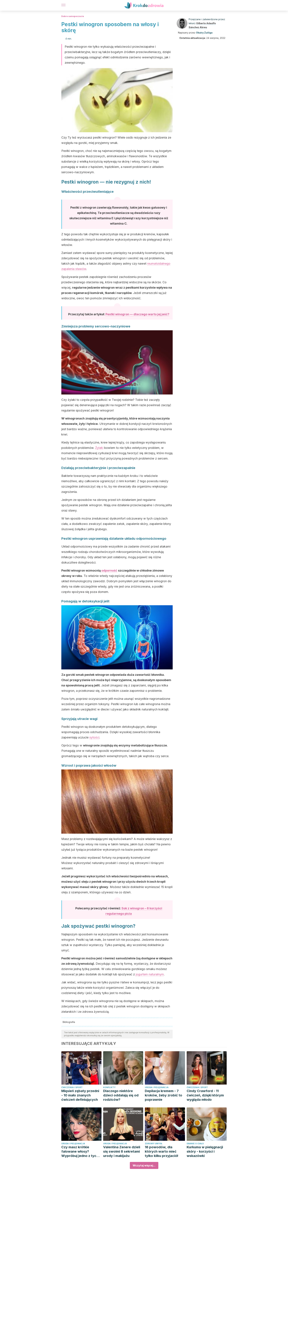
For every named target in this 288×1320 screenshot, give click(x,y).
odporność (109, 570)
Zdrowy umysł (153, 1143)
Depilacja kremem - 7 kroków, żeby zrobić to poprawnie (163, 1095)
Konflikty (109, 1087)
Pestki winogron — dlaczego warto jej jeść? (137, 314)
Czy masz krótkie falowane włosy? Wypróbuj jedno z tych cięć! (79, 1151)
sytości (94, 737)
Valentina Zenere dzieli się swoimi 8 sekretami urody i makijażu (121, 1151)
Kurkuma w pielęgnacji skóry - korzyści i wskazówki (205, 1151)
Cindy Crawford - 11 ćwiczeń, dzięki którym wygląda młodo (205, 1095)
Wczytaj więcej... (144, 1165)
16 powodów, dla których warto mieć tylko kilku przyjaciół (161, 1151)
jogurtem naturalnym (150, 974)
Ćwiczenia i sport (71, 1087)
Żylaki (99, 448)
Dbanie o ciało (195, 1143)
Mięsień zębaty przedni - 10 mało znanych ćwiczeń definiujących (80, 1095)
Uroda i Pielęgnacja (156, 1087)
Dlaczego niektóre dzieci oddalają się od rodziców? (120, 1095)
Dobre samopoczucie (72, 16)
